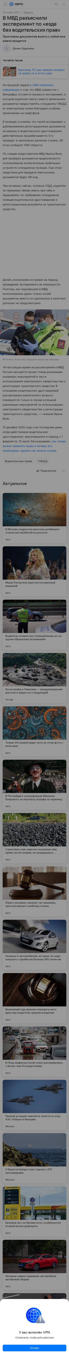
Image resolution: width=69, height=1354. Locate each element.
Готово (34, 1347)
